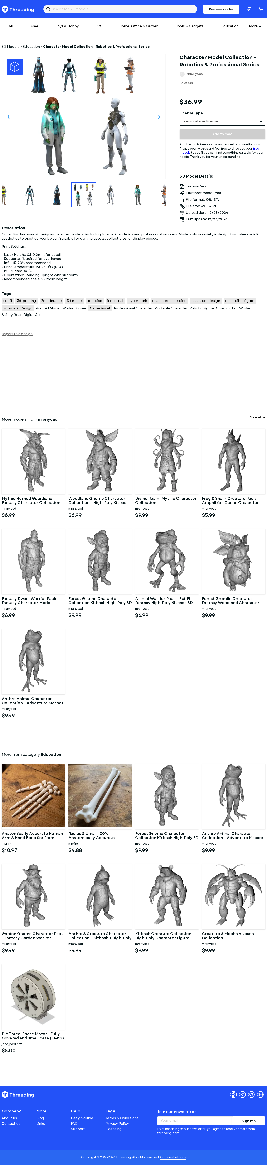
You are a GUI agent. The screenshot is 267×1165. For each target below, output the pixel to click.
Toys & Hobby (67, 26)
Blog (40, 1118)
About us (9, 1118)
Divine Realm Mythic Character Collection (166, 501)
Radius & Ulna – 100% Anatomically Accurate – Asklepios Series (93, 836)
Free (34, 26)
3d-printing (26, 300)
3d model (75, 300)
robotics (95, 300)
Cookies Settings (173, 1157)
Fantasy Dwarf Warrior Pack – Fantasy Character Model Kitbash (30, 601)
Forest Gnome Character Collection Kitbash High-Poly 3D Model (100, 601)
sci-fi (7, 300)
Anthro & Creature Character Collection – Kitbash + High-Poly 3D (100, 936)
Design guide (82, 1118)
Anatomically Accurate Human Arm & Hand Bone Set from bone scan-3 (32, 836)
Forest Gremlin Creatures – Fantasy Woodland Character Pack (230, 601)
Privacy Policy (117, 1123)
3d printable (51, 300)
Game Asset (100, 308)
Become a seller (221, 9)
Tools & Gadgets (190, 26)
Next (159, 116)
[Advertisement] (127, 375)
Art (99, 26)
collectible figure (239, 300)
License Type (191, 113)
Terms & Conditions (122, 1118)
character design (205, 300)
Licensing (114, 1129)
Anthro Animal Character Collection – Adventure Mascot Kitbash (32, 701)
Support (78, 1129)
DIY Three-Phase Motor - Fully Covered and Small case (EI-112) (33, 1036)
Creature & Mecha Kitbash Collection (228, 936)
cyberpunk (137, 300)
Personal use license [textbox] (200, 121)
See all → (257, 417)
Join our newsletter (176, 1111)
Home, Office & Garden (138, 26)
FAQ (74, 1123)
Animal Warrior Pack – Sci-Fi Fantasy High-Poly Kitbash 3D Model (164, 601)
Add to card (222, 134)
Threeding (18, 9)
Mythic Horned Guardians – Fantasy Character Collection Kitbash (31, 501)
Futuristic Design (17, 308)
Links (40, 1123)
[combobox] (222, 121)
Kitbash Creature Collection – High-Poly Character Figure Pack (164, 936)
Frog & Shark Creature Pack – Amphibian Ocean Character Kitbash (230, 501)
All (11, 26)
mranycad (195, 73)
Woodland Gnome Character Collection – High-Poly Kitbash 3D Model (98, 501)
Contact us (11, 1123)
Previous (8, 116)
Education (229, 26)
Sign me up (249, 1121)
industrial (115, 300)
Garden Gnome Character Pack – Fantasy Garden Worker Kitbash (32, 936)
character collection (169, 300)
